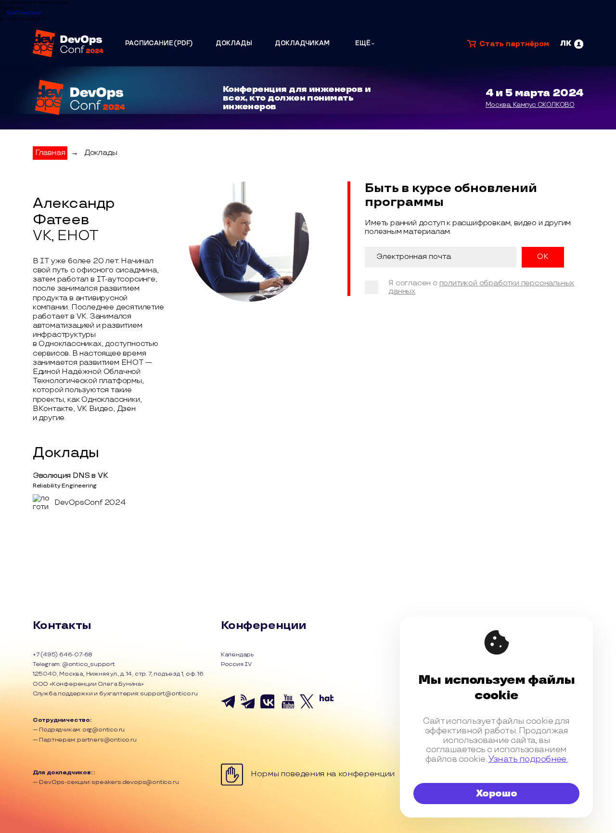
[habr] (327, 707)
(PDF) (183, 43)
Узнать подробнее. (528, 759)
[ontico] (571, 44)
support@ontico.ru (169, 693)
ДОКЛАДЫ (234, 43)
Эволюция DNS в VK (70, 475)
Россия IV (236, 664)
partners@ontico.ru (106, 739)
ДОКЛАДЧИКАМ (302, 43)
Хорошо (496, 793)
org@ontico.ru (103, 729)
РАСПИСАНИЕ (149, 43)
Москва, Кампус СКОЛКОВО (530, 105)
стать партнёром (514, 44)
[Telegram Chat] (228, 707)
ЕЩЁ (363, 43)
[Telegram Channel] (248, 707)
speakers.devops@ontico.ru (135, 782)
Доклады (100, 152)
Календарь (237, 655)
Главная (50, 152)
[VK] (267, 707)
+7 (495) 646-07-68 (62, 655)
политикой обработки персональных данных (481, 287)
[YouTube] (287, 707)
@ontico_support (88, 664)
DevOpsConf (23, 13)
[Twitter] (307, 707)
